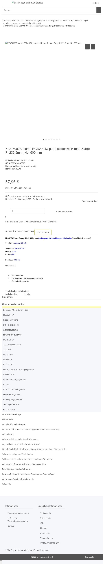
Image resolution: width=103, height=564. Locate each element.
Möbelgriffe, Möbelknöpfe (13, 424)
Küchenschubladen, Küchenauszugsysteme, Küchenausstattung (31, 429)
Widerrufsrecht (46, 538)
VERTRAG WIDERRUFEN (50, 543)
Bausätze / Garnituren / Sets (16, 310)
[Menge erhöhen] (47, 211)
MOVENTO (8, 354)
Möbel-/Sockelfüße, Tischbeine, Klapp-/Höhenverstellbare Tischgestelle (34, 449)
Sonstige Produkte (11, 404)
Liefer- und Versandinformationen (18, 519)
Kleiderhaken (8, 419)
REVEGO (6, 384)
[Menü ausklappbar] (5, 3)
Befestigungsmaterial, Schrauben (17, 469)
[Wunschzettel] (88, 3)
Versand (27, 188)
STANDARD (8, 364)
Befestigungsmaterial (12, 399)
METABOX (7, 359)
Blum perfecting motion (13, 304)
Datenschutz (45, 518)
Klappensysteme (10, 320)
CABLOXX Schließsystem (14, 389)
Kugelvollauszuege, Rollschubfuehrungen (20, 444)
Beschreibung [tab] (43, 232)
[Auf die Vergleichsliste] (87, 46)
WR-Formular (46, 513)
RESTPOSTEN (9, 409)
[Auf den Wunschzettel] (93, 46)
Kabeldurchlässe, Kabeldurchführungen (20, 439)
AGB (41, 523)
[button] (84, 3)
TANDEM (7, 349)
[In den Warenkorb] (7, 40)
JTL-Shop (97, 557)
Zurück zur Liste (8, 20)
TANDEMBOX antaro (12, 344)
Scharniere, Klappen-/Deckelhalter (17, 454)
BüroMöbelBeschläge (11, 414)
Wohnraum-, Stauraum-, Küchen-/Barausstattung (24, 464)
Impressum (45, 533)
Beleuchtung (8, 434)
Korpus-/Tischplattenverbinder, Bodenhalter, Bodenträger (28, 474)
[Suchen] (99, 10)
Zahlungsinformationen (18, 513)
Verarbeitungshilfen (12, 394)
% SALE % (6, 484)
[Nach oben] (1, 562)
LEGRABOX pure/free (12, 334)
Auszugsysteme (10, 330)
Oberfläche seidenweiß (25, 166)
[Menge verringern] (7, 211)
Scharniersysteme (11, 325)
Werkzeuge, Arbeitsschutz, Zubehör (18, 479)
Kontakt (11, 526)
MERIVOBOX (8, 339)
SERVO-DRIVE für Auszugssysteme (18, 369)
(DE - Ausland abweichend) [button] (40, 199)
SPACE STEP (8, 315)
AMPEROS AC (9, 374)
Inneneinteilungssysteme (14, 379)
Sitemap (43, 528)
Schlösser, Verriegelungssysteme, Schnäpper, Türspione (27, 459)
